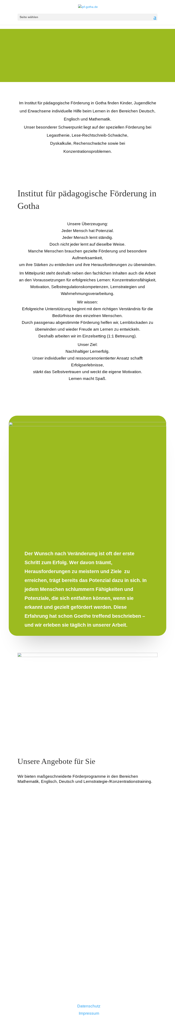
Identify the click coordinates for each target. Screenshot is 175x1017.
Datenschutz (89, 1006)
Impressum (89, 1013)
